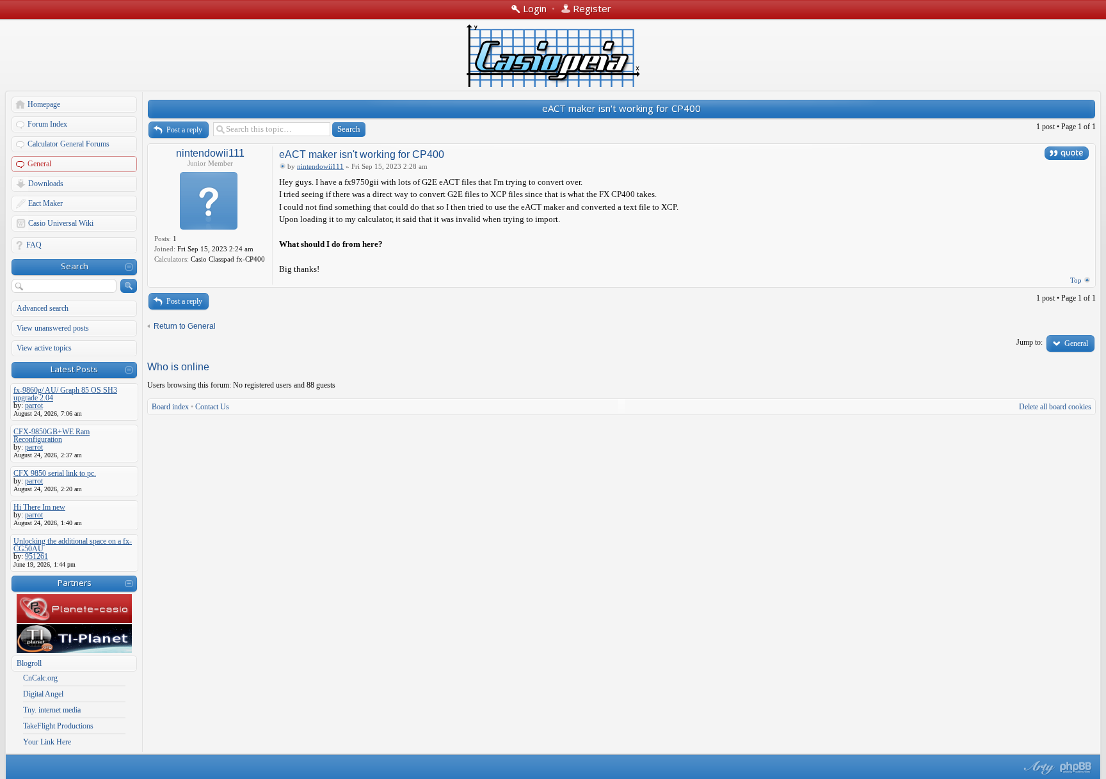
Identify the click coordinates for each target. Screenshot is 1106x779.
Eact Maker (45, 203)
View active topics (44, 347)
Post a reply (184, 129)
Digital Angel (43, 693)
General (39, 163)
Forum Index (47, 124)
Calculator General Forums (68, 143)
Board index (170, 406)
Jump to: (1029, 342)
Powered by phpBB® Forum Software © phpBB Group (1076, 767)
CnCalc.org (40, 677)
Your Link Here (47, 741)
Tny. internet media (52, 709)
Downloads (45, 183)
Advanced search (42, 308)
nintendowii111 (210, 153)
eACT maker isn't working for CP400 (621, 108)
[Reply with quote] (1067, 153)
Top (1076, 280)
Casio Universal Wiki (60, 223)
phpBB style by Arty (1037, 767)
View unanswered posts (53, 328)
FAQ (34, 244)
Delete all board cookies (1055, 406)
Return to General (185, 326)
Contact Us (212, 406)
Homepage (44, 104)
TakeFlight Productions (58, 725)
